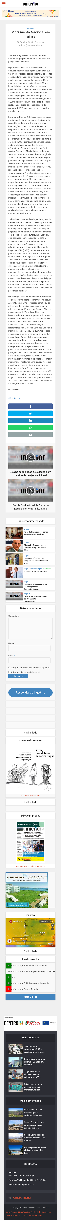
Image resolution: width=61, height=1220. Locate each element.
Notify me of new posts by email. (25, 672)
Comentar (39, 42)
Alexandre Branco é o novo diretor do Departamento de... (35, 547)
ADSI (47, 1207)
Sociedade (47, 569)
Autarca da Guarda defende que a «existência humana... (34, 1112)
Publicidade (36, 1212)
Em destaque (36, 569)
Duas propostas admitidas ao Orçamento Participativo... (35, 598)
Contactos (46, 1212)
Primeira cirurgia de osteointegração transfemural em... (33, 1087)
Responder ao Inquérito (30, 692)
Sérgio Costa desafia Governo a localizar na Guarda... (34, 1138)
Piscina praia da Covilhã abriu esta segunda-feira (35, 1150)
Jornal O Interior (21, 1197)
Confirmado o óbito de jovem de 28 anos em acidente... (34, 1062)
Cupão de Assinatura (14, 1215)
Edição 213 (15, 398)
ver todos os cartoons (30, 795)
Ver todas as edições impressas (30, 866)
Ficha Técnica (24, 1212)
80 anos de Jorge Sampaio (35, 571)
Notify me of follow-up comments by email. (30, 668)
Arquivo (30, 28)
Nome (11, 643)
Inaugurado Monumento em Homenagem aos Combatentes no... (35, 586)
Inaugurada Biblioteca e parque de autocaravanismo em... (36, 560)
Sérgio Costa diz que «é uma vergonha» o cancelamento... (34, 1125)
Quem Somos (11, 1212)
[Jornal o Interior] (30, 3)
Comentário (13, 616)
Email (11, 655)
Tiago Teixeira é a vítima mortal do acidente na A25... (32, 1074)
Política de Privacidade (33, 1215)
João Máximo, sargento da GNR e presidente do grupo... (34, 1049)
